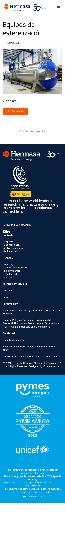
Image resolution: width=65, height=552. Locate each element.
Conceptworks (51, 366)
